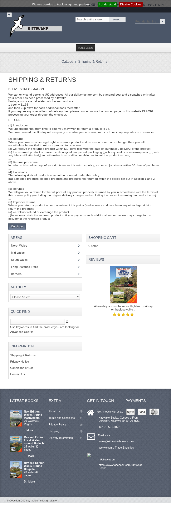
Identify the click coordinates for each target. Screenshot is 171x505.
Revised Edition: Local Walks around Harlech (34, 440)
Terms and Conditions (62, 417)
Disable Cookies (130, 4)
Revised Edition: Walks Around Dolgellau (34, 466)
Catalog (67, 61)
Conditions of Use (22, 367)
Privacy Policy (57, 424)
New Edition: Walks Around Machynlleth (33, 414)
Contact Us (17, 374)
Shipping (54, 431)
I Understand (107, 4)
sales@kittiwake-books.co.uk (116, 441)
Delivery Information (61, 437)
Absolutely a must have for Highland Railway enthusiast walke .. (123, 307)
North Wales (22, 245)
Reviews (96, 259)
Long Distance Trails (27, 266)
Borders (18, 274)
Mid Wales (21, 252)
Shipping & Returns (92, 61)
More (29, 430)
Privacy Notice (19, 361)
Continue (17, 226)
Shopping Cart (102, 237)
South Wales (22, 259)
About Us (54, 411)
